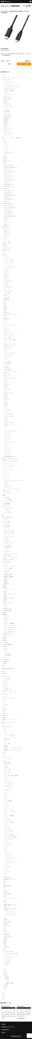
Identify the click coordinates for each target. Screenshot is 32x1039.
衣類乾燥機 (6, 659)
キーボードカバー (8, 409)
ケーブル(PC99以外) (8, 414)
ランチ (5, 966)
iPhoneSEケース (7, 201)
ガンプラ (7, 832)
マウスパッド (7, 448)
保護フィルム (7, 224)
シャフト (6, 792)
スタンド (6, 148)
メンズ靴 (5, 484)
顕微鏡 (5, 124)
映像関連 (5, 614)
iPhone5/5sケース (7, 226)
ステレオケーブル (9, 839)
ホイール (6, 847)
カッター (5, 696)
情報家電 (5, 600)
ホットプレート (7, 551)
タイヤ (5, 798)
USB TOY (6, 395)
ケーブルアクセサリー (9, 416)
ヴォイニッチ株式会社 (10, 6)
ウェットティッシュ (8, 265)
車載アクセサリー (8, 161)
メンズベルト (6, 482)
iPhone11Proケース (8, 169)
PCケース (6, 350)
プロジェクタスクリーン (9, 441)
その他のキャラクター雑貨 (11, 953)
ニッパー (5, 702)
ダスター (6, 278)
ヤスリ (4, 706)
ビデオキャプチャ (8, 356)
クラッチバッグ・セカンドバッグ (10, 465)
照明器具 (5, 640)
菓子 (4, 996)
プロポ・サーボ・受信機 (9, 837)
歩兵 (5, 917)
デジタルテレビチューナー (10, 625)
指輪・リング (7, 491)
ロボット (6, 873)
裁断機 (5, 308)
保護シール (6, 156)
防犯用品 (6, 985)
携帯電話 (5, 245)
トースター (6, 549)
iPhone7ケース (7, 188)
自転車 (4, 943)
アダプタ (6, 405)
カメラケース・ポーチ (9, 81)
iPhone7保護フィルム (9, 190)
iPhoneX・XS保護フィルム (10, 207)
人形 (5, 875)
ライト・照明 (7, 743)
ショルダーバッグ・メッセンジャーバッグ (14, 480)
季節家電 (5, 587)
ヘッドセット (7, 443)
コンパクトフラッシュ (9, 132)
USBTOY (6, 397)
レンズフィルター (8, 94)
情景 (5, 896)
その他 (5, 274)
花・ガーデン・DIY (5, 694)
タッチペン (6, 154)
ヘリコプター (7, 845)
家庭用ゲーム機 (7, 608)
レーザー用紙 (7, 293)
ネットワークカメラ (8, 107)
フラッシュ (6, 92)
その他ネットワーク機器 (9, 339)
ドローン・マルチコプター (10, 811)
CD (3, 724)
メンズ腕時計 (7, 497)
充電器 (5, 159)
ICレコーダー (7, 604)
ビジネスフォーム (8, 286)
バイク (5, 817)
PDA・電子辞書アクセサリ (9, 517)
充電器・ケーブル (7, 243)
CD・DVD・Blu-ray (7, 726)
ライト (5, 864)
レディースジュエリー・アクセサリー (11, 489)
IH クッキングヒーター (9, 542)
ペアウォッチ (6, 476)
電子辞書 (5, 663)
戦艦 (5, 900)
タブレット (5, 237)
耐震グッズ (6, 306)
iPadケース (6, 142)
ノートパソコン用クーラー (10, 431)
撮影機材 (6, 120)
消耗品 (5, 303)
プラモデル (6, 826)
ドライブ (5, 327)
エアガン (6, 764)
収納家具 (6, 745)
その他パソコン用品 (8, 422)
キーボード (6, 144)
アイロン (6, 650)
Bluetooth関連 (7, 525)
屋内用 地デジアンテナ (9, 633)
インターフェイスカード (9, 352)
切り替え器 (6, 297)
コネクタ (6, 418)
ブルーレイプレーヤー (9, 629)
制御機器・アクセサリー (9, 879)
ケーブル (6, 146)
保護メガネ (5, 709)
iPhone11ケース (7, 173)
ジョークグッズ (7, 959)
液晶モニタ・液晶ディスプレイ (10, 458)
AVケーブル (6, 523)
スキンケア (5, 680)
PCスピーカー (7, 390)
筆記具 (3, 671)
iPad (4, 139)
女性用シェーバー (8, 578)
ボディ (5, 849)
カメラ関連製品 (6, 111)
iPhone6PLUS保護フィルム (10, 180)
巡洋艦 (5, 892)
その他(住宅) (7, 739)
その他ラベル (7, 276)
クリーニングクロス (8, 267)
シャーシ (7, 868)
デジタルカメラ (6, 126)
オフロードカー (7, 769)
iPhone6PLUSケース (8, 178)
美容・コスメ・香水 (6, 676)
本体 (5, 945)
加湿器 (5, 591)
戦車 (5, 902)
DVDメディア (7, 331)
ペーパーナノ (8, 856)
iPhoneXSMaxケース (8, 214)
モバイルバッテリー (8, 222)
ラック (5, 289)
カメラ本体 (5, 101)
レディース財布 (7, 512)
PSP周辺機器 (7, 762)
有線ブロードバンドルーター (10, 344)
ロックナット (7, 870)
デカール (6, 803)
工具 (5, 301)
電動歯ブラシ (7, 583)
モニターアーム (7, 452)
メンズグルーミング (8, 572)
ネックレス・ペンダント (8, 470)
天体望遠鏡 (6, 117)
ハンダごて (5, 704)
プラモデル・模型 (8, 830)
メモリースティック (8, 134)
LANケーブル (7, 373)
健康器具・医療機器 (8, 576)
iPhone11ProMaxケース (9, 165)
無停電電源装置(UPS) (9, 456)
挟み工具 (5, 715)
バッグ (4, 472)
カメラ (3, 75)
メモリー (6, 359)
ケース (5, 239)
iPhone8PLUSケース (8, 192)
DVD (5, 728)
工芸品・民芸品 (7, 894)
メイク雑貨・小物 (7, 689)
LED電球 (6, 642)
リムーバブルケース (8, 361)
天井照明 (5, 585)
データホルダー (7, 280)
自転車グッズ (7, 947)
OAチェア (6, 382)
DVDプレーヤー (7, 619)
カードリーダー (7, 113)
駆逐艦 (5, 940)
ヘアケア (5, 682)
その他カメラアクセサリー (10, 88)
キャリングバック (8, 955)
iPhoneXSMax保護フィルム (10, 216)
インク (5, 407)
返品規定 (3, 1032)
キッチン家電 (6, 540)
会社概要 (3, 1024)
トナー (5, 428)
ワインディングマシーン (9, 501)
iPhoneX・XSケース (8, 205)
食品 (2, 992)
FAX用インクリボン (8, 602)
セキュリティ (7, 272)
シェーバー (6, 564)
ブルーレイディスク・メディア (11, 333)
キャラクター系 (7, 781)
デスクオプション (8, 282)
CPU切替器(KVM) (8, 369)
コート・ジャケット (7, 467)
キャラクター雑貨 (8, 951)
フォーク (7, 777)
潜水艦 (5, 919)
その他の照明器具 (8, 644)
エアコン (5, 519)
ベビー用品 (6, 964)
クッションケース (8, 957)
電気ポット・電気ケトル (9, 559)
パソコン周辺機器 (7, 363)
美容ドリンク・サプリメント (9, 691)
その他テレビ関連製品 (9, 623)
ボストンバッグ (7, 474)
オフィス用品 (6, 257)
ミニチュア (6, 851)
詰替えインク (7, 312)
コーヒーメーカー (8, 544)
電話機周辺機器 (7, 610)
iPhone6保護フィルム (9, 184)
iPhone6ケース (7, 182)
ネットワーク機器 (7, 337)
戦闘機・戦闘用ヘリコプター (10, 904)
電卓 (5, 316)
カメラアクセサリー (7, 79)
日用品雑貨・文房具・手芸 (10, 909)
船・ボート (6, 930)
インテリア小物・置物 (9, 735)
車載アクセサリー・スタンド (10, 314)
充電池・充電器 (7, 98)
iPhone (4, 163)
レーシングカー (7, 866)
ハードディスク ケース (9, 354)
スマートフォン (6, 228)
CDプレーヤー (7, 528)
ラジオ (5, 606)
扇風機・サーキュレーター (10, 593)
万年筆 (4, 673)
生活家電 (5, 646)
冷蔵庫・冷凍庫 (7, 555)
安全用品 (7, 976)
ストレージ (5, 320)
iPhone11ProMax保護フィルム (11, 167)
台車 (4, 711)
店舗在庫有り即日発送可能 (7, 668)
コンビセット (7, 790)
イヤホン (6, 220)
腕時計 (4, 495)
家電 (2, 515)
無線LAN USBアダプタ (9, 346)
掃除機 (4, 612)
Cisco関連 (6, 367)
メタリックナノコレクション (11, 862)
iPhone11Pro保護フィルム (10, 171)
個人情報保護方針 (5, 1029)
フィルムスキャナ (8, 437)
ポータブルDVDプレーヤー (10, 631)
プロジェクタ (7, 439)
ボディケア (5, 685)
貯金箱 (5, 972)
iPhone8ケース (7, 197)
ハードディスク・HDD (9, 325)
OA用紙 (5, 386)
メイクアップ (6, 687)
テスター (6, 284)
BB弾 (6, 767)
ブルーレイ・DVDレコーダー (10, 627)
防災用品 (6, 974)
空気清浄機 (5, 661)
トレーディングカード (9, 809)
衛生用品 (7, 979)
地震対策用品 (7, 299)
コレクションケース (8, 788)
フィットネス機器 (8, 568)
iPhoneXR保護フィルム (9, 212)
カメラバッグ (7, 84)
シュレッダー (7, 653)
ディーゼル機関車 (8, 801)
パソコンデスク (7, 433)
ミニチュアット (8, 860)
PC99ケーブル (7, 388)
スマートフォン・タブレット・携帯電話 (10, 137)
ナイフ (5, 813)
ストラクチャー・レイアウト (11, 898)
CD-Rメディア (7, 329)
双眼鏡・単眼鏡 (7, 115)
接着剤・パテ (7, 906)
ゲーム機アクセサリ (8, 786)
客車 (5, 887)
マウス (5, 445)
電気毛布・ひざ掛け (8, 597)
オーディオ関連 (6, 521)
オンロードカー (7, 771)
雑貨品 (5, 987)
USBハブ (6, 401)
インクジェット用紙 (8, 261)
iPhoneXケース (7, 218)
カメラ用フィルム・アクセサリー (11, 86)
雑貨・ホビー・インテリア (7, 722)
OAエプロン (6, 380)
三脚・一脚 (6, 96)
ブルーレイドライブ (8, 335)
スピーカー (6, 150)
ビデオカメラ (7, 109)
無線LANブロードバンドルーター (10, 460)
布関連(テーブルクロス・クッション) (12, 750)
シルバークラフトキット (10, 913)
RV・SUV (7, 828)
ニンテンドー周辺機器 (9, 815)
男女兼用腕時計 (7, 503)
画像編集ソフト (7, 122)
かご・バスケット (8, 773)
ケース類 (6, 270)
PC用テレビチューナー (9, 392)
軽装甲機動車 (7, 934)
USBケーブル (7, 399)
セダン (5, 794)
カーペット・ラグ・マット (10, 737)
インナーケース (7, 263)
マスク (7, 981)
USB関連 (6, 403)
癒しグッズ (6, 926)
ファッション (4, 463)
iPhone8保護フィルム (9, 199)
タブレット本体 (6, 241)
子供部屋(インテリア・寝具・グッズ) (12, 748)
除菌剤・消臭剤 (9, 983)
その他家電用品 (7, 655)
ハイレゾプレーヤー (8, 534)
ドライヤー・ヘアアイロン (10, 566)
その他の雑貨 (7, 962)
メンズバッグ (6, 478)
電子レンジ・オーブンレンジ (10, 557)
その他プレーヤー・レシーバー (11, 424)
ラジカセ (6, 538)
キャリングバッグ (7, 756)
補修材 (4, 717)
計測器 (5, 310)
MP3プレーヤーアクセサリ (10, 378)
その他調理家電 (7, 547)
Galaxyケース (7, 231)
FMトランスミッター (9, 530)
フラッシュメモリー (7, 128)
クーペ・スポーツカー (9, 784)
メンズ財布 (6, 510)
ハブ (5, 342)
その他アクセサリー (8, 152)
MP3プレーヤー (7, 375)
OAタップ (6, 648)
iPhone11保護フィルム (9, 175)
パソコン (3, 253)
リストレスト (7, 454)
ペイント (6, 841)
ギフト (4, 994)
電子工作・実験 (7, 936)
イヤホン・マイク (8, 248)
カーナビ (6, 621)
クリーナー (6, 412)
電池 (4, 665)
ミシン (5, 657)
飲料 (4, 998)
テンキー (6, 426)
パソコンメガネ (7, 435)
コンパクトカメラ (8, 105)
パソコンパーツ (6, 348)
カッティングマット (9, 911)
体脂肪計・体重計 (8, 574)
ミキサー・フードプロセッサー (11, 553)
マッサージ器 (7, 570)
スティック (7, 805)
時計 (5, 752)
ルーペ (5, 968)
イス (5, 733)
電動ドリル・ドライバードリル (10, 719)
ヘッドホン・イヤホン (9, 536)
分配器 (5, 295)
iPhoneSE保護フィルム (9, 203)
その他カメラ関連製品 (9, 90)
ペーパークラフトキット (10, 915)
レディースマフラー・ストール (10, 493)
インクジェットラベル (9, 259)
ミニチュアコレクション (10, 858)
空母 (5, 928)
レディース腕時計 (8, 499)
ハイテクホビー (7, 820)
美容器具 (6, 581)
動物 (5, 881)
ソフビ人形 (6, 796)
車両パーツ (6, 932)
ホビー (4, 760)
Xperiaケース (7, 233)
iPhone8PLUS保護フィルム (10, 195)
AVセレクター (7, 617)
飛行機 (5, 938)
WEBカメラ (6, 103)
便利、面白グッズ (8, 877)
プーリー (6, 824)
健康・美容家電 (6, 561)
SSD (5, 322)
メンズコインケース (8, 508)
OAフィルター (7, 384)
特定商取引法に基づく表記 (7, 1027)
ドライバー (5, 700)
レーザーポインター (8, 291)
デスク (5, 741)
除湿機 (5, 595)
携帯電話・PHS (6, 250)
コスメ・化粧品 (6, 678)
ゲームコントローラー (8, 758)
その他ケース (7, 235)
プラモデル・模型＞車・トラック (11, 834)
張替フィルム (6, 713)
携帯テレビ (6, 636)
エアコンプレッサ (9, 843)
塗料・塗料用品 (7, 885)
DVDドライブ (6, 255)
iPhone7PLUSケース (8, 186)
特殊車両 (6, 923)
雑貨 (4, 949)
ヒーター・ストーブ (8, 589)
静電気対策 (6, 318)
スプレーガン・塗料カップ (9, 698)
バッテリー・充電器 (8, 822)
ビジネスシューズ (8, 486)
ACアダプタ (6, 365)
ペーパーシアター (9, 854)
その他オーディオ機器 (9, 532)
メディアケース (7, 450)
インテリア (5, 731)
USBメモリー (7, 130)
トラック (6, 807)
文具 (5, 970)
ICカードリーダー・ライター (10, 371)
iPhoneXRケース (8, 209)
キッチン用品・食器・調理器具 (11, 775)
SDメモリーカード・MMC (9, 77)
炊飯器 (4, 638)
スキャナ (6, 420)
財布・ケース (6, 506)
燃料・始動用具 (7, 921)
